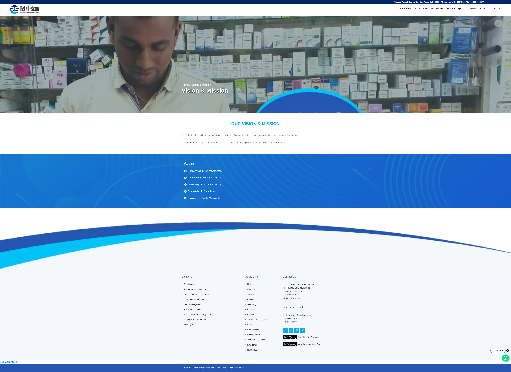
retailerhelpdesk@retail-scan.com (297, 315)
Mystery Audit (190, 324)
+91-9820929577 (290, 322)
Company (403, 8)
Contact (496, 8)
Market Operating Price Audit (196, 294)
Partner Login (454, 8)
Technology (252, 304)
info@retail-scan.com (292, 298)
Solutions (420, 8)
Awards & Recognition (257, 319)
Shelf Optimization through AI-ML (198, 314)
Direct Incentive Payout (194, 299)
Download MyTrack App (308, 337)
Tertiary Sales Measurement (196, 319)
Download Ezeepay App (308, 344)
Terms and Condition (256, 340)
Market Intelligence (192, 304)
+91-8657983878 (290, 318)
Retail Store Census (192, 309)
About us (251, 289)
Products (436, 8)
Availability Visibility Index (195, 289)
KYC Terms (252, 345)
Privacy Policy (253, 335)
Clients (250, 299)
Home (185, 84)
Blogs (249, 324)
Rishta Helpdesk (476, 8)
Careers (250, 314)
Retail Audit (189, 284)
